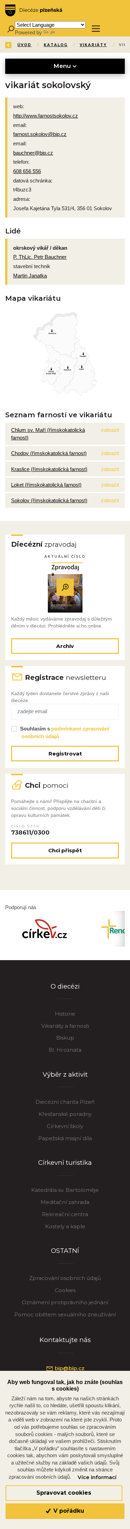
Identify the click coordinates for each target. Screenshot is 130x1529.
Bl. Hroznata (65, 1050)
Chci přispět (65, 850)
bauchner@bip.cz (33, 153)
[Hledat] (10, 28)
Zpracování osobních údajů (65, 1278)
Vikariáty (93, 45)
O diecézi (65, 986)
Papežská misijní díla (65, 1138)
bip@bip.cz (69, 1368)
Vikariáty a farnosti (65, 1026)
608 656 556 (27, 171)
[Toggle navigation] (96, 28)
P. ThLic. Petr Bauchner (40, 257)
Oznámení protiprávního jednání (65, 1302)
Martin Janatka (30, 276)
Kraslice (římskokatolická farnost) (49, 469)
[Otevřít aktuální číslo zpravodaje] (65, 587)
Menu (62, 65)
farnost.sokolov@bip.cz (40, 134)
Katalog (56, 45)
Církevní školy (65, 1126)
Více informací (97, 1477)
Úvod (24, 45)
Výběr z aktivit (65, 1074)
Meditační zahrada (65, 1202)
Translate (66, 32)
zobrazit (110, 430)
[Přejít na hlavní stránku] (33, 10)
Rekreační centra (65, 1214)
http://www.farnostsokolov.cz (45, 116)
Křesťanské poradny (65, 1114)
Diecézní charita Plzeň (65, 1102)
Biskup (65, 1037)
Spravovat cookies (63, 1492)
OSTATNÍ (65, 1251)
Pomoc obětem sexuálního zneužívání (65, 1314)
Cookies (65, 1290)
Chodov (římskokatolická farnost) (49, 453)
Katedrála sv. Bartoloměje (65, 1190)
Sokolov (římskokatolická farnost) (49, 500)
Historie (65, 1013)
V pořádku (68, 1510)
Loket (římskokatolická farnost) (46, 485)
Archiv (65, 646)
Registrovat (65, 753)
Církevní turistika (65, 1163)
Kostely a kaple (65, 1226)
